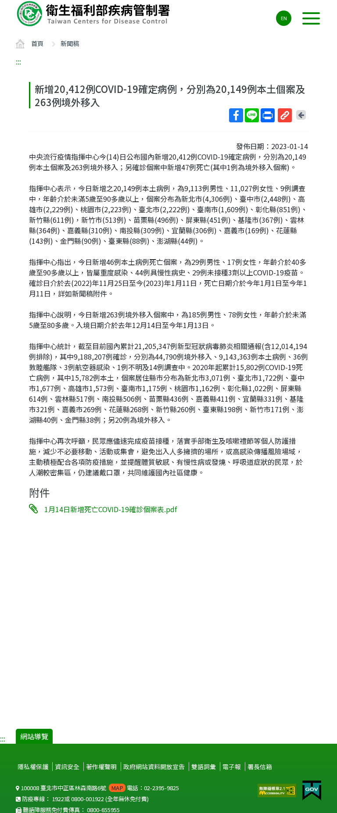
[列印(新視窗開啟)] (268, 115)
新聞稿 (70, 43)
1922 (58, 799)
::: (18, 61)
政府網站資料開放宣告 (154, 766)
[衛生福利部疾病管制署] (95, 13)
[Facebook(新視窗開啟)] (236, 115)
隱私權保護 (33, 766)
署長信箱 (259, 766)
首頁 (37, 43)
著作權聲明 (101, 766)
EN (284, 17)
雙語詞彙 (203, 766)
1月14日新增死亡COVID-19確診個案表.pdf (110, 509)
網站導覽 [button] (34, 736)
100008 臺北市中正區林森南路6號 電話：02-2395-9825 (99, 788)
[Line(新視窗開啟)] (252, 115)
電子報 (231, 766)
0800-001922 (87, 799)
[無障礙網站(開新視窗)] (278, 789)
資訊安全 (67, 766)
